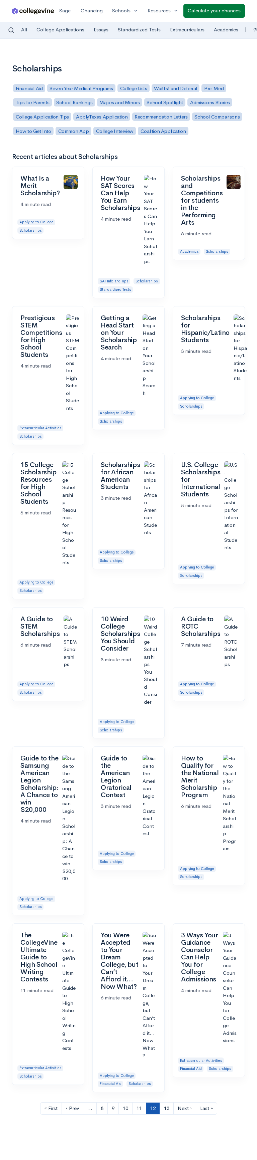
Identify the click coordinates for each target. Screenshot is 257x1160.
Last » (206, 1108)
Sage (65, 10)
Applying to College (36, 222)
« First (51, 1108)
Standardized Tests (139, 29)
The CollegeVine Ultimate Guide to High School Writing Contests (39, 957)
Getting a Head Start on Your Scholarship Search (119, 333)
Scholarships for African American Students (120, 476)
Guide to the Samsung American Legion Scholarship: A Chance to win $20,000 (39, 784)
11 (139, 1108)
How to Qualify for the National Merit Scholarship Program (200, 776)
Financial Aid (110, 1083)
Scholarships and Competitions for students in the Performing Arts (202, 200)
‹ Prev (72, 1108)
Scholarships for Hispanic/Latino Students (205, 329)
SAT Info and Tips (114, 281)
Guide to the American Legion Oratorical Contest (116, 776)
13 (166, 1108)
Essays (101, 29)
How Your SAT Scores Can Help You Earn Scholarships (120, 193)
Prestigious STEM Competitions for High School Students (41, 336)
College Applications (60, 29)
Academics (226, 29)
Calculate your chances (214, 10)
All (24, 29)
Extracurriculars (187, 29)
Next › (185, 1108)
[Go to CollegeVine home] (33, 11)
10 (125, 1108)
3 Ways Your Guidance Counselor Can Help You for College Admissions (199, 957)
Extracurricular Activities (40, 428)
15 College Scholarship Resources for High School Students (38, 483)
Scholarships (30, 230)
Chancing (92, 10)
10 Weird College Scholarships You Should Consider (120, 634)
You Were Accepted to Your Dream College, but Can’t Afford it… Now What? (119, 961)
